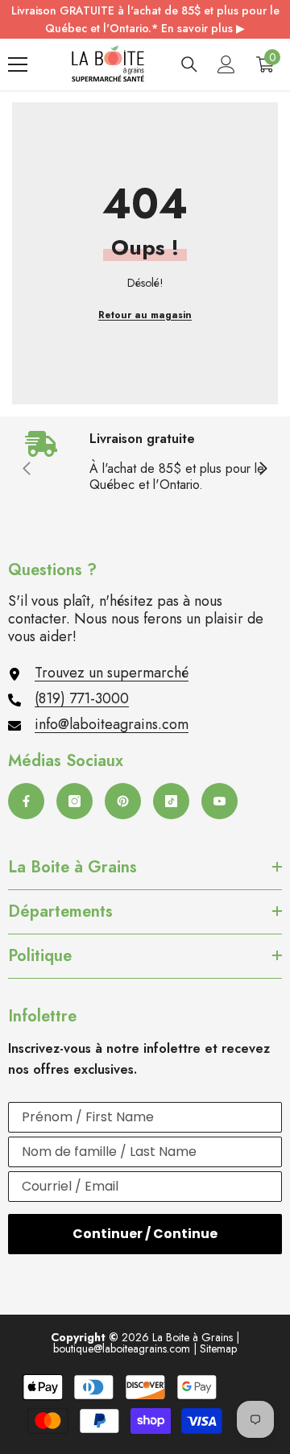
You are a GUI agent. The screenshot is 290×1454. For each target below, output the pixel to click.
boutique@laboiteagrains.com (121, 1348)
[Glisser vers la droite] (262, 469)
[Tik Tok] (171, 801)
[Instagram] (74, 801)
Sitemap (218, 1348)
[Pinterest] (123, 801)
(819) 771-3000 (82, 698)
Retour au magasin (145, 315)
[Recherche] (189, 64)
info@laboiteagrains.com (111, 724)
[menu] (17, 64)
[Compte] (226, 64)
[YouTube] (219, 801)
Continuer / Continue (145, 1233)
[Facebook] (26, 801)
